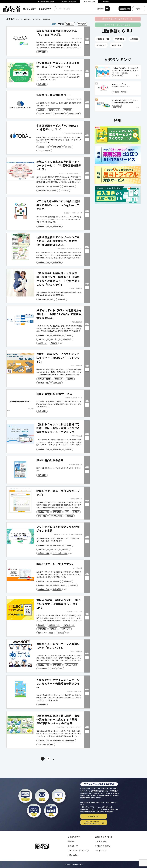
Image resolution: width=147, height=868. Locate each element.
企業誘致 (41, 110)
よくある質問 (100, 841)
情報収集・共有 (43, 186)
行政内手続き (66, 339)
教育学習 (65, 549)
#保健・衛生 (116, 45)
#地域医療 (134, 39)
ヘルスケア (64, 190)
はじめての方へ (45, 8)
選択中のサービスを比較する (118, 25)
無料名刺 (106, 1)
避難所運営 (61, 299)
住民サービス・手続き (45, 633)
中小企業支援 (59, 114)
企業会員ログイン (102, 836)
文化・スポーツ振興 (60, 553)
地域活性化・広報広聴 (119, 92)
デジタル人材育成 (44, 114)
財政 (51, 744)
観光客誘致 (67, 581)
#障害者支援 (119, 39)
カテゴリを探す (29, 8)
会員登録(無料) (125, 9)
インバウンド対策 (44, 150)
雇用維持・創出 (73, 114)
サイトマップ (100, 850)
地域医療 (53, 190)
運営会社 (71, 846)
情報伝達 (56, 186)
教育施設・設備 (43, 383)
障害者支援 (42, 52)
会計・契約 (42, 744)
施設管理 (70, 379)
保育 (51, 299)
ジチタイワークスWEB (69, 1)
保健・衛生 (54, 339)
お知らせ (71, 841)
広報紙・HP (42, 343)
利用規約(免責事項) (103, 846)
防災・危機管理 (117, 75)
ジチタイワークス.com (47, 1)
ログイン (139, 9)
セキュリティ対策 (71, 665)
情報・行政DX (117, 108)
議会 (60, 669)
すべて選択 (82, 24)
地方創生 (70, 516)
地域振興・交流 (43, 585)
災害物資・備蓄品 (44, 379)
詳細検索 (100, 9)
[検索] (107, 8)
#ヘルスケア (101, 45)
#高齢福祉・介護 (103, 39)
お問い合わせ (73, 855)
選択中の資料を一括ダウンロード (117, 19)
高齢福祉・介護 (54, 110)
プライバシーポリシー (77, 850)
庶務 (53, 669)
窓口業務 (68, 147)
